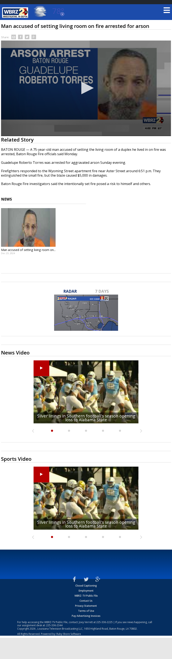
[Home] (15, 12)
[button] (86, 88)
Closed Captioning (86, 585)
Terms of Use (86, 611)
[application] (86, 88)
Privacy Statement (86, 606)
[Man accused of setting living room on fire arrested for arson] (28, 227)
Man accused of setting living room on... (28, 250)
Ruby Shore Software (68, 634)
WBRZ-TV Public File (86, 595)
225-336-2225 (104, 622)
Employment (86, 590)
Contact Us (86, 601)
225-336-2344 (54, 625)
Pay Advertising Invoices (86, 616)
